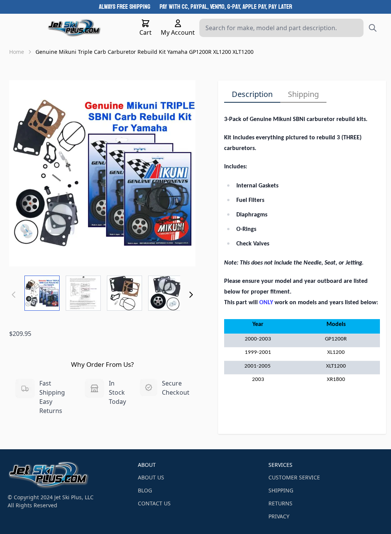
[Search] (373, 28)
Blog (145, 490)
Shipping (303, 94)
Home (16, 51)
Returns (280, 503)
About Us (151, 477)
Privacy (278, 516)
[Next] (191, 294)
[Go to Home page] (74, 27)
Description (252, 94)
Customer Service (294, 477)
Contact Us (154, 503)
